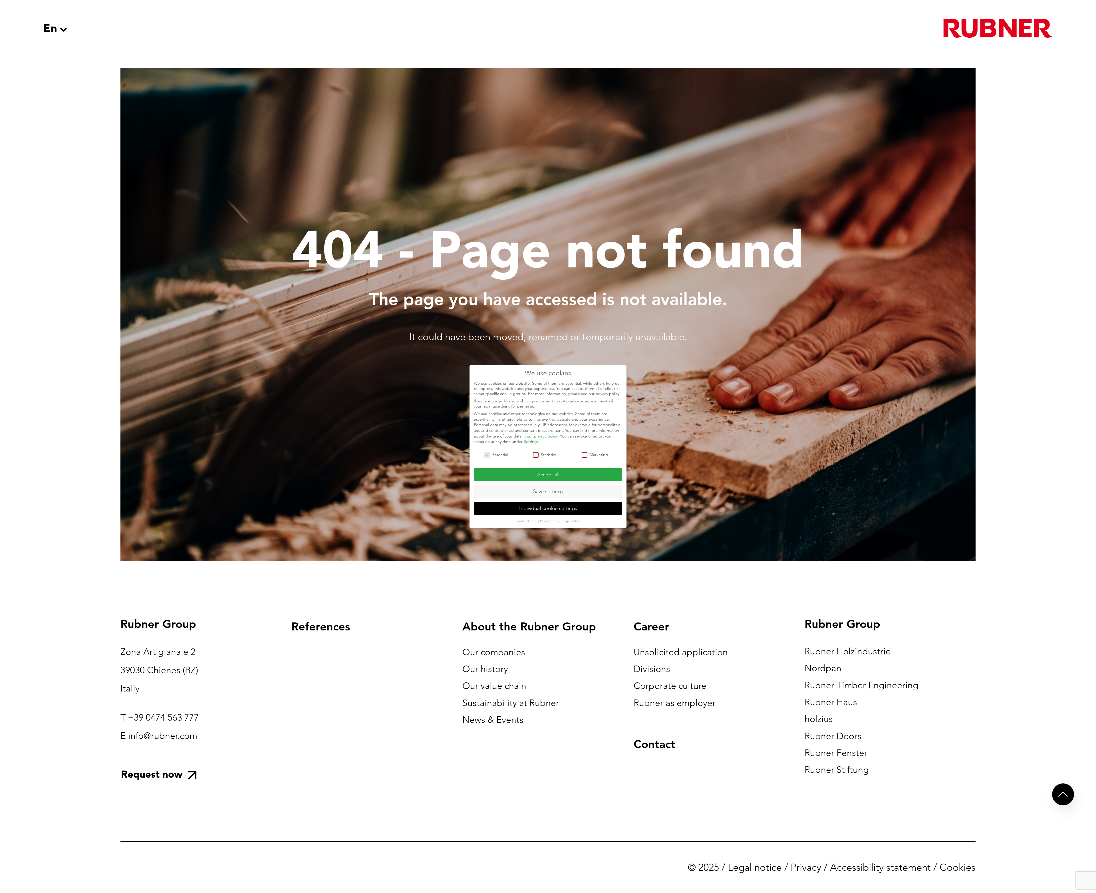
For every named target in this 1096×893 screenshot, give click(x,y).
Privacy (806, 867)
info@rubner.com (162, 735)
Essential (500, 454)
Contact (654, 744)
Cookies (958, 867)
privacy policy (546, 436)
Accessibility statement (880, 867)
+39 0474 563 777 (163, 717)
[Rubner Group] (998, 28)
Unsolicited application (681, 652)
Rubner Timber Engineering (861, 685)
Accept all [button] (548, 474)
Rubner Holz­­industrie (848, 651)
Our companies (493, 652)
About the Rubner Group (529, 626)
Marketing (599, 454)
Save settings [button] (548, 491)
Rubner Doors (833, 736)
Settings (531, 441)
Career (651, 626)
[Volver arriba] (1063, 794)
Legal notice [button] (571, 521)
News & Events (492, 719)
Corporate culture (670, 685)
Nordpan (823, 668)
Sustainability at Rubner (510, 703)
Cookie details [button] (526, 521)
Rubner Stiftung (837, 769)
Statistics (549, 454)
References (320, 626)
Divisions (652, 669)
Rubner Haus (831, 702)
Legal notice (755, 867)
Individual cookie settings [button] (548, 508)
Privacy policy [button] (550, 521)
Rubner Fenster (836, 752)
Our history (485, 669)
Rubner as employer (675, 703)
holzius (819, 718)
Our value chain (494, 685)
